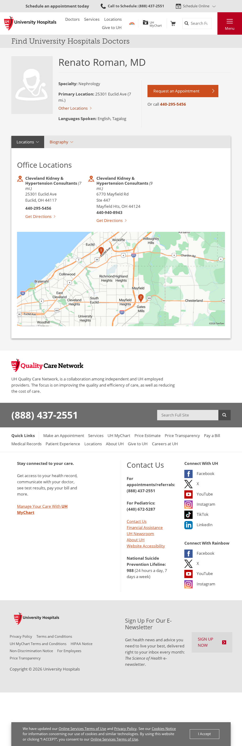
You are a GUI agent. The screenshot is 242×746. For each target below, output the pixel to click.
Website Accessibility (146, 546)
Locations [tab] (25, 142)
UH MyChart (156, 23)
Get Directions (38, 216)
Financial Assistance (145, 527)
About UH (136, 539)
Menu (229, 28)
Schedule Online (196, 6)
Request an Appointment (176, 91)
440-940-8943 (109, 212)
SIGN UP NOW (205, 642)
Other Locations (73, 108)
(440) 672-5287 (141, 509)
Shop (173, 23)
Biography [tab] (59, 142)
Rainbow (132, 23)
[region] (121, 279)
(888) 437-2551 (44, 414)
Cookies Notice (164, 728)
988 (130, 570)
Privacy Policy (125, 728)
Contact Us (137, 521)
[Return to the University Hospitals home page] (30, 23)
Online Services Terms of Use (82, 728)
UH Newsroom (140, 533)
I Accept (204, 734)
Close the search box (214, 23)
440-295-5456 (173, 104)
